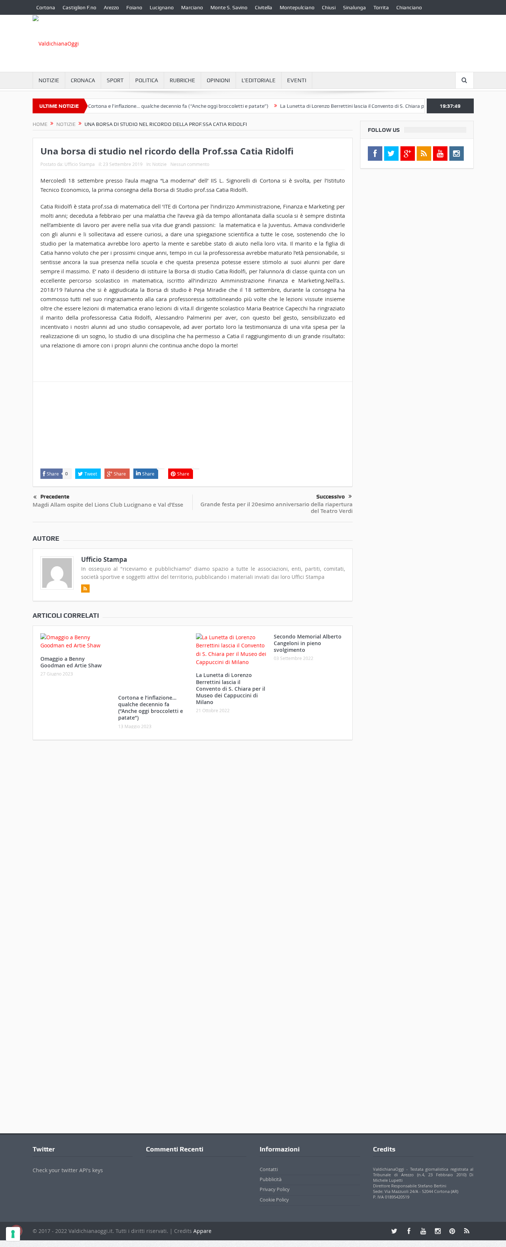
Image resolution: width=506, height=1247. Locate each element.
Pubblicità (271, 1163)
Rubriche (182, 80)
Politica (146, 80)
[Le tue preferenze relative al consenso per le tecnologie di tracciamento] (13, 1234)
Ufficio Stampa (79, 164)
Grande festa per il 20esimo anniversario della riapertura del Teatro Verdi (276, 507)
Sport (115, 80)
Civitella (263, 7)
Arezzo (111, 7)
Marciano (192, 7)
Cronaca (83, 80)
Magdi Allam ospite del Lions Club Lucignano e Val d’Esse (108, 505)
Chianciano (409, 7)
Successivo (330, 496)
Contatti (269, 1153)
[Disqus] (193, 827)
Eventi (296, 80)
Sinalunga (354, 7)
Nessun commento (189, 164)
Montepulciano (297, 7)
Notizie (49, 80)
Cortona (45, 7)
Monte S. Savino (228, 7)
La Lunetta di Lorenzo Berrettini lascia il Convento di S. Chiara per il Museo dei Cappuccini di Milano (374, 106)
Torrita (381, 7)
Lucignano (162, 7)
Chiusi (329, 7)
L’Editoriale (259, 80)
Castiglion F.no (79, 7)
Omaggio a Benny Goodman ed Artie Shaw (70, 662)
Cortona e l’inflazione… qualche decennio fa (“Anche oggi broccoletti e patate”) (160, 106)
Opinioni (218, 80)
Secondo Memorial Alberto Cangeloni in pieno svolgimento (308, 643)
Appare (202, 1214)
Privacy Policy (275, 1173)
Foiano (134, 7)
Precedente (54, 496)
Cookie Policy (274, 1184)
